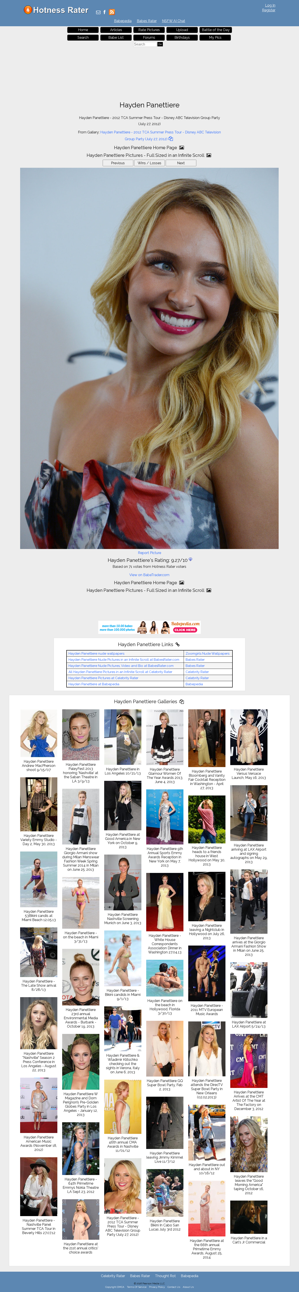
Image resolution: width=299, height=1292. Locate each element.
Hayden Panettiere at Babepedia (94, 684)
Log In (270, 5)
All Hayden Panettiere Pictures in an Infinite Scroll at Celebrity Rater (120, 672)
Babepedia (123, 21)
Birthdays (182, 37)
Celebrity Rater (197, 672)
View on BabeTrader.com (149, 575)
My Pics (215, 37)
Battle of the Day (216, 30)
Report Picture (149, 553)
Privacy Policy (157, 1287)
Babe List (116, 37)
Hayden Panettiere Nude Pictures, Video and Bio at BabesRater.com (121, 666)
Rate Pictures (149, 30)
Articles (116, 30)
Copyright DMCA (114, 1287)
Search (83, 37)
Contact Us (173, 1287)
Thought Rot (165, 1276)
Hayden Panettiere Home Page (146, 147)
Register (268, 10)
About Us (188, 1287)
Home (83, 30)
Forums (149, 37)
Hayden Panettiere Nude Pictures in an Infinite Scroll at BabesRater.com (124, 660)
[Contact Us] (98, 12)
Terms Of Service (136, 1287)
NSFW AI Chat (173, 21)
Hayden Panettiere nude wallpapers (96, 654)
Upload (182, 30)
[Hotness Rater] (58, 13)
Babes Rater (147, 21)
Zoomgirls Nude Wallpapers (207, 654)
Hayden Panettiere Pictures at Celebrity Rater (103, 678)
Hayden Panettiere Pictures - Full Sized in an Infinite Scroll (146, 155)
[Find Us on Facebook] (104, 12)
